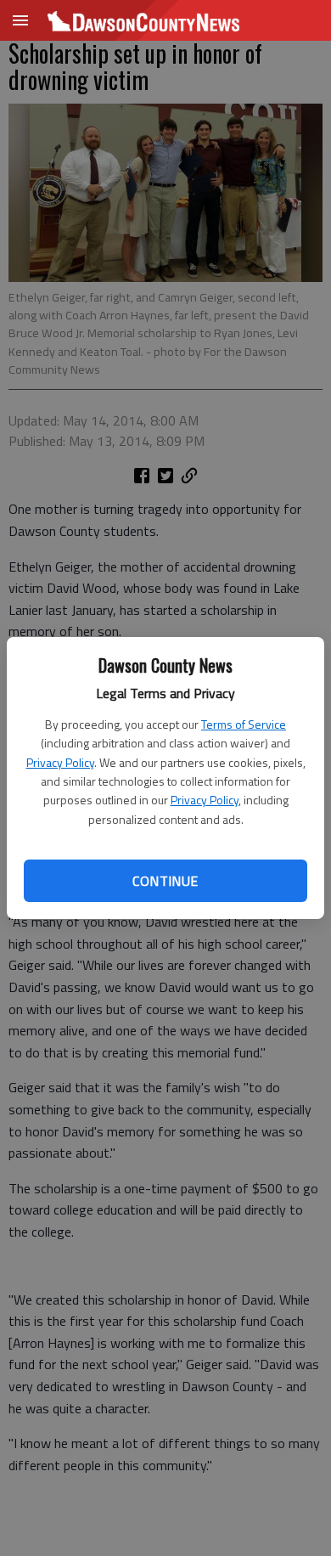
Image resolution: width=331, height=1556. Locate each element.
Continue (165, 881)
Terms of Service (243, 724)
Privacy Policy (60, 762)
